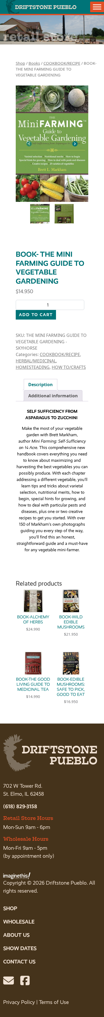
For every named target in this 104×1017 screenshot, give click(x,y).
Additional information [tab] (53, 396)
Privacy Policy (19, 1002)
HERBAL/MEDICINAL (36, 361)
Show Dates (20, 948)
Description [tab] (40, 384)
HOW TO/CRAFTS (69, 367)
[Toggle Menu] (97, 6)
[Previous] (29, 143)
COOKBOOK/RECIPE (61, 63)
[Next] (75, 143)
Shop (20, 63)
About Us (16, 935)
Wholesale (18, 921)
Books (34, 63)
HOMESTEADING (33, 367)
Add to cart (36, 314)
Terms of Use (54, 1002)
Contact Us (19, 961)
